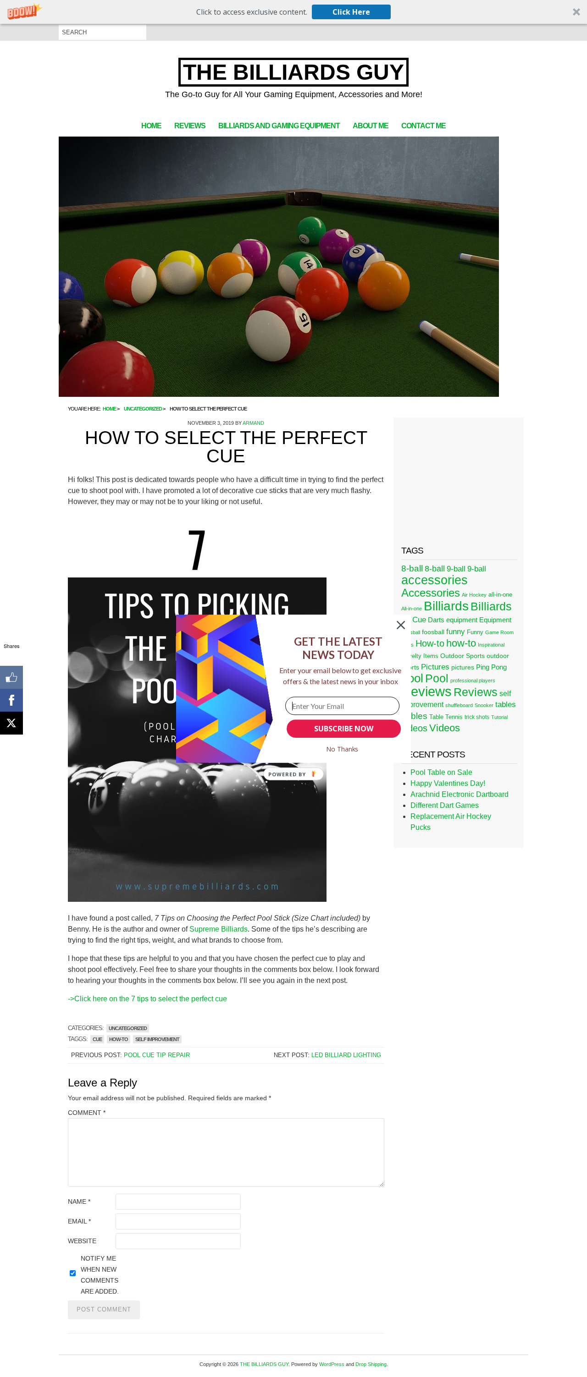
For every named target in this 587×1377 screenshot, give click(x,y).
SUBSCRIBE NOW (343, 729)
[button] (338, 648)
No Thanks (342, 749)
